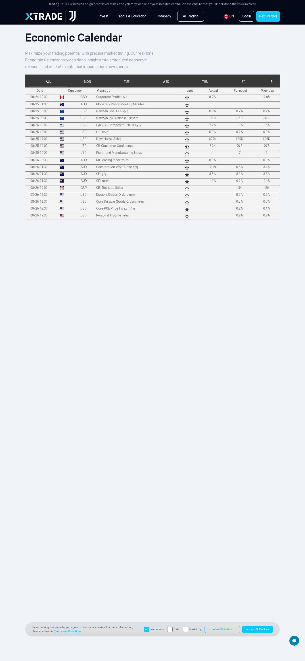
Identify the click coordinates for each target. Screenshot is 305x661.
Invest (103, 16)
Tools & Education (132, 16)
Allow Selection (222, 629)
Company (164, 16)
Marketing (195, 629)
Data (177, 629)
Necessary (157, 629)
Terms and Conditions (67, 631)
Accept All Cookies (257, 629)
